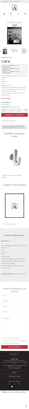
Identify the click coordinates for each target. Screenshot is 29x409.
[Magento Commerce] (14, 7)
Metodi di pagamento (14, 381)
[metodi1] (10, 384)
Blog (10, 1)
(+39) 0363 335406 (22, 365)
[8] (26, 406)
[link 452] (1, 340)
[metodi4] (12, 387)
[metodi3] (19, 384)
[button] (4, 13)
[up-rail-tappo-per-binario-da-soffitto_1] (24, 51)
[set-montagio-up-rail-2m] (14, 33)
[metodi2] (14, 384)
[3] (26, 110)
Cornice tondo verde (8, 224)
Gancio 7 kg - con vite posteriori (12, 175)
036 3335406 (18, 366)
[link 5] (11, 14)
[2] (19, 110)
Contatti (16, 1)
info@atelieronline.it (10, 365)
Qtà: (3, 110)
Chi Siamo (5, 1)
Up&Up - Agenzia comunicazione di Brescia (15, 392)
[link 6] (18, 14)
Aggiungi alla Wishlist (9, 121)
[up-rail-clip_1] (14, 51)
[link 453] (1, 343)
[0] (25, 14)
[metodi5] (16, 387)
